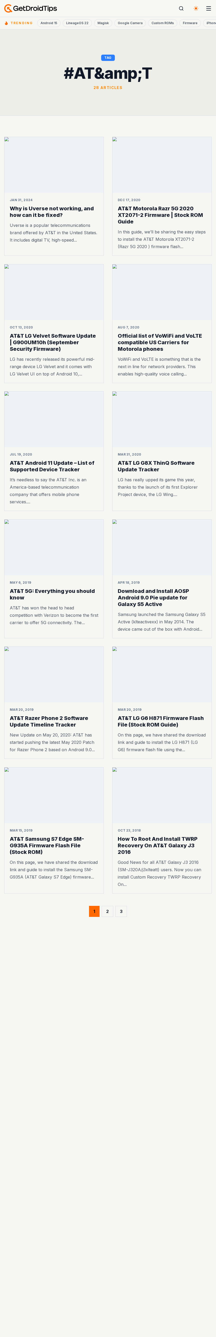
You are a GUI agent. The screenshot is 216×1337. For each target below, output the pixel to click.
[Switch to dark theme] (196, 8)
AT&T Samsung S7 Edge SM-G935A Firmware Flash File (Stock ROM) (47, 845)
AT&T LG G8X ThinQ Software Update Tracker (156, 466)
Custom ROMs (162, 23)
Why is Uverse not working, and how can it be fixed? (52, 211)
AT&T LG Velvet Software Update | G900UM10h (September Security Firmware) (53, 342)
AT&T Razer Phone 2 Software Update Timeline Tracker (49, 721)
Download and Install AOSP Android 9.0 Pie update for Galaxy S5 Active (153, 597)
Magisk (103, 23)
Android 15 (49, 23)
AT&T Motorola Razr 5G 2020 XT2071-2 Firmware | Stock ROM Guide (160, 215)
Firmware (190, 23)
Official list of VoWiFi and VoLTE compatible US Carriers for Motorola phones (160, 342)
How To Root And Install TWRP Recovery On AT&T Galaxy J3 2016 (158, 845)
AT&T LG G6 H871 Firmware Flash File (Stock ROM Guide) (161, 721)
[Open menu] (208, 8)
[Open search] (181, 8)
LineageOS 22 (77, 23)
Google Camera (130, 23)
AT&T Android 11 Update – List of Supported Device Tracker (52, 466)
